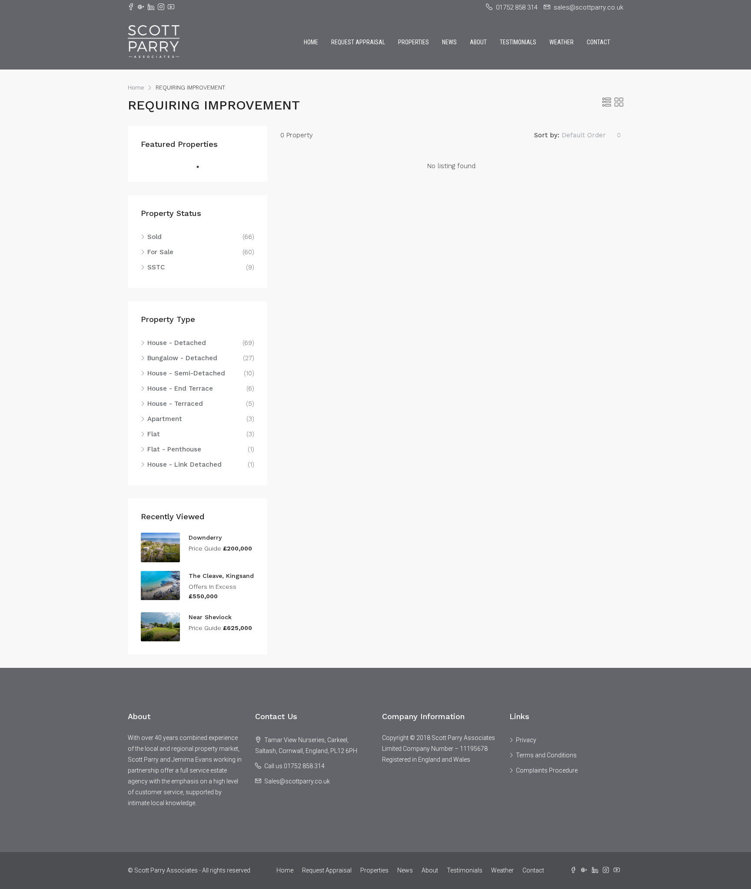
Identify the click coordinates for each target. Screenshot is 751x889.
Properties (413, 42)
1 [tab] (202, 167)
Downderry (205, 537)
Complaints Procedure (547, 770)
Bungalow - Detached (182, 358)
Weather (561, 42)
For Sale (160, 252)
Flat (153, 434)
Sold (154, 237)
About (478, 42)
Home (311, 42)
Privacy (526, 739)
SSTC (156, 267)
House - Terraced (175, 404)
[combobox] (591, 135)
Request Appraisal (358, 42)
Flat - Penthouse (174, 449)
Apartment (164, 419)
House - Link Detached (184, 464)
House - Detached (176, 343)
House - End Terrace (180, 388)
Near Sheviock (210, 617)
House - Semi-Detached (186, 373)
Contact (598, 42)
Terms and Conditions (546, 755)
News (449, 42)
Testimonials (518, 42)
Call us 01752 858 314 (294, 766)
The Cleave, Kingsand (221, 575)
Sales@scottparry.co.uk (297, 781)
